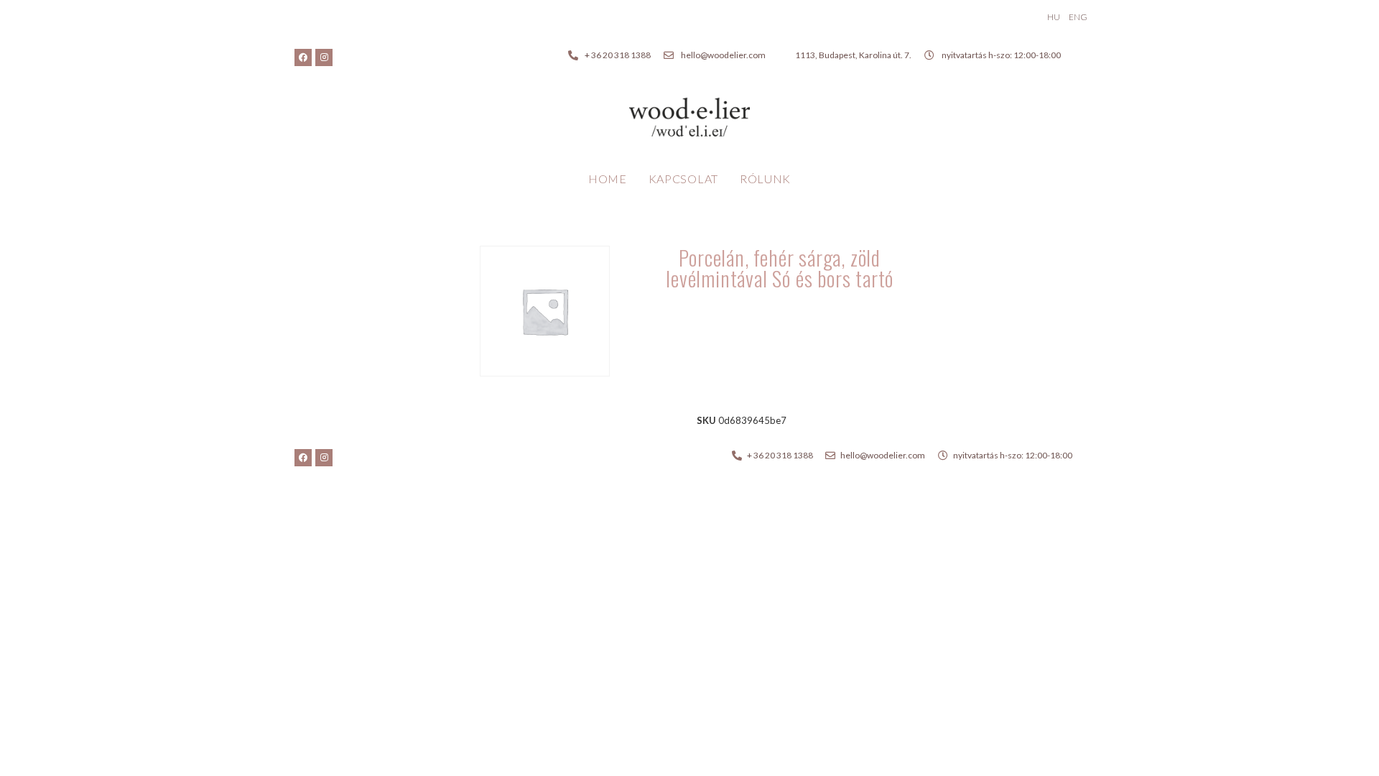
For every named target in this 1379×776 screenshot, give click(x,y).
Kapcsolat (683, 178)
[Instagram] (324, 57)
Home (607, 178)
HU (1053, 16)
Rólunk (765, 178)
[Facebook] (303, 57)
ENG (1078, 16)
